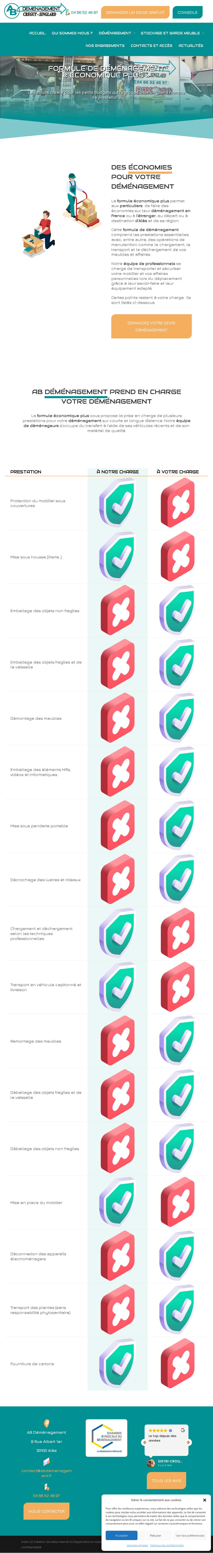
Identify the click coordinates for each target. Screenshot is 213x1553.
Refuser (155, 1535)
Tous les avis (166, 1480)
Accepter (121, 1535)
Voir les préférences (190, 1535)
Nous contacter (46, 1511)
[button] (205, 1500)
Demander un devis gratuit (135, 12)
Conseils (188, 12)
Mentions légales (137, 1545)
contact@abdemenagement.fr (46, 1473)
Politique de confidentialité (167, 1545)
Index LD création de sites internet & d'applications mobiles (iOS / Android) (73, 1541)
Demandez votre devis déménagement (151, 326)
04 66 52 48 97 (84, 12)
